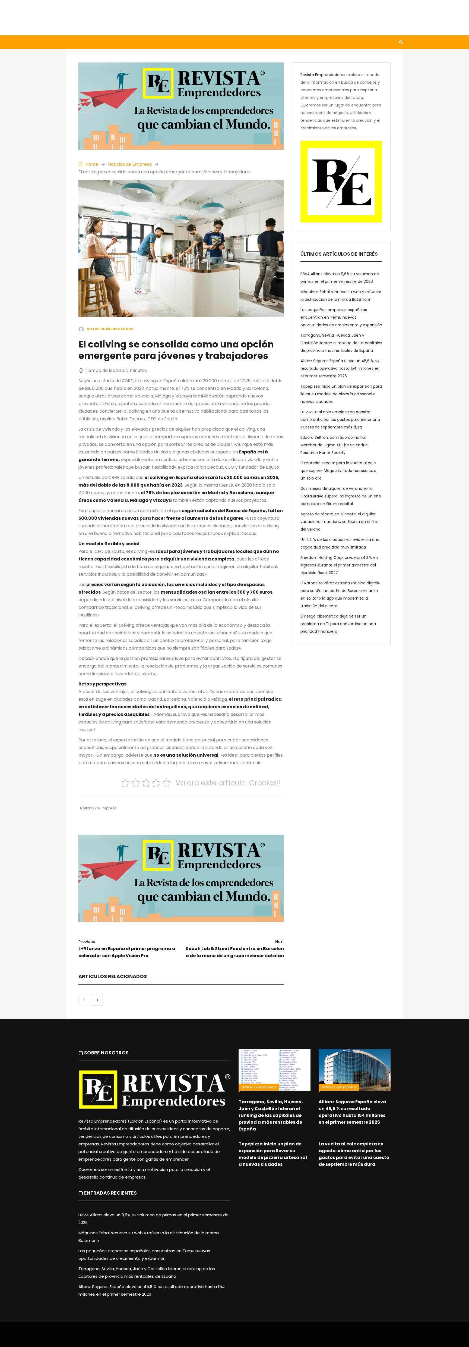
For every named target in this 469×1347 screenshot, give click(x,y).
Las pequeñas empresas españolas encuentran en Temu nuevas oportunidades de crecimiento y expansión (341, 317)
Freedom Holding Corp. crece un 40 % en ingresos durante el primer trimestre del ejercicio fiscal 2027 (339, 565)
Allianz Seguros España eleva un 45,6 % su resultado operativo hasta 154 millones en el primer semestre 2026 (339, 368)
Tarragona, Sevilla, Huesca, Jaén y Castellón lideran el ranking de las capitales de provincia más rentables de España (341, 343)
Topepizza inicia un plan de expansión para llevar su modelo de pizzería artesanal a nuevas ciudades (341, 394)
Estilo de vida (111, 42)
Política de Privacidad (268, 1337)
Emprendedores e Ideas (209, 42)
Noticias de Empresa (130, 164)
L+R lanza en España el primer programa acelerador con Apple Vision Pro (126, 949)
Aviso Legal (234, 1337)
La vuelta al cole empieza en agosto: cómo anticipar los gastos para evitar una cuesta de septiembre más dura (340, 419)
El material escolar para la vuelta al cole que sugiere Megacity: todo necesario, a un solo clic (338, 470)
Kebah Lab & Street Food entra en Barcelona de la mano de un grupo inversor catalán (235, 949)
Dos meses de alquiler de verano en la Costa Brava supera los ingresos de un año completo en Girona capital (340, 496)
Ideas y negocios (156, 42)
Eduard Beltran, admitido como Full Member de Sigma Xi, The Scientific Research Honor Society (334, 445)
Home (91, 164)
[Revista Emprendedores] (120, 17)
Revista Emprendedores (322, 74)
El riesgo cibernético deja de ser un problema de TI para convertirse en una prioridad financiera (338, 623)
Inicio (78, 42)
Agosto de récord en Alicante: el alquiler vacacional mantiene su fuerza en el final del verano (339, 521)
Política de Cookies (310, 1337)
